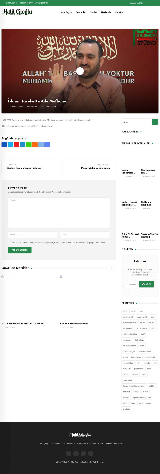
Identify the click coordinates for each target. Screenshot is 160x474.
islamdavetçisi (129, 351)
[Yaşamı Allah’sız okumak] (149, 221)
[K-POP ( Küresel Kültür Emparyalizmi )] (130, 221)
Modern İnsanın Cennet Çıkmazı (24, 168)
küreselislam (128, 363)
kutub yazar (136, 357)
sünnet (136, 392)
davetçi (152, 323)
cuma (153, 317)
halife (143, 334)
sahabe (135, 374)
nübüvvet (126, 369)
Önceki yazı (14, 165)
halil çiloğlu (139, 340)
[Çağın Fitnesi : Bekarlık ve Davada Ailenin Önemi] (130, 189)
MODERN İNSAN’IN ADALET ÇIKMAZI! (23, 324)
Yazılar (93, 12)
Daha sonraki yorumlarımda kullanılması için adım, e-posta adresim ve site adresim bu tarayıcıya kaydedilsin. (58, 242)
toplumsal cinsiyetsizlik (142, 397)
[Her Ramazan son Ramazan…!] (149, 157)
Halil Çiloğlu (45, 443)
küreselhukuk (150, 357)
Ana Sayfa (66, 12)
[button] (109, 268)
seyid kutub (127, 380)
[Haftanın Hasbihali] (149, 189)
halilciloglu (127, 340)
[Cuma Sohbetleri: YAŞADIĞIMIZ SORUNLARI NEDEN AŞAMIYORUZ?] (130, 157)
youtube (126, 409)
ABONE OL (147, 284)
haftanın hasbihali (130, 334)
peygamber (138, 369)
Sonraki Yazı (102, 165)
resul (149, 369)
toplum (126, 397)
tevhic (145, 392)
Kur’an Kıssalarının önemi (29, 3)
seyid (144, 374)
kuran (125, 357)
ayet (141, 311)
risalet (125, 374)
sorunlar (126, 392)
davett (142, 323)
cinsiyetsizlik (142, 317)
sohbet (152, 386)
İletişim (119, 12)
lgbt (138, 363)
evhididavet (127, 328)
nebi (155, 363)
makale (147, 363)
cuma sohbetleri (129, 323)
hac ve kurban (141, 328)
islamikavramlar (144, 351)
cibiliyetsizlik (128, 317)
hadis (153, 328)
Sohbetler (81, 12)
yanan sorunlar (145, 403)
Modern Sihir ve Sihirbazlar (96, 168)
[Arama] (152, 12)
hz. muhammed (129, 346)
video (133, 403)
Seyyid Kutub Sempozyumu (134, 386)
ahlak (125, 311)
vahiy (125, 403)
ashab (133, 311)
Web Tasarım (98, 462)
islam (142, 346)
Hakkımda (106, 12)
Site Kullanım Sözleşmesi (111, 443)
